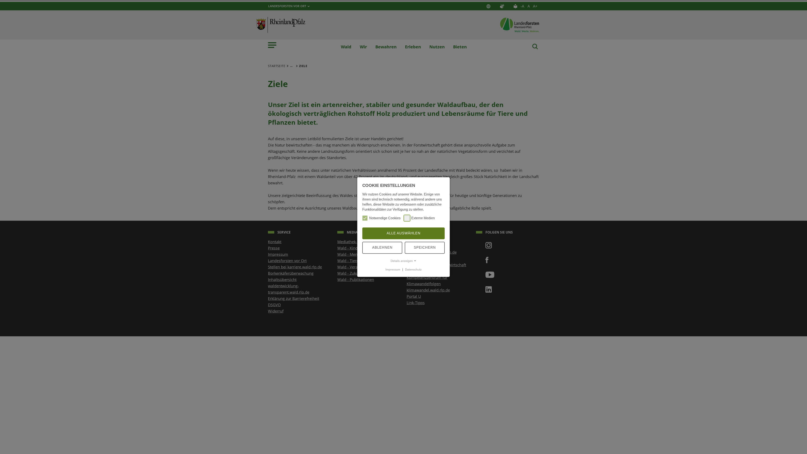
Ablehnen (382, 247)
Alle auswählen (404, 233)
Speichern (425, 247)
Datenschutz (413, 269)
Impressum (392, 269)
